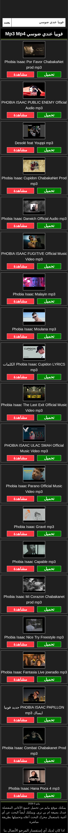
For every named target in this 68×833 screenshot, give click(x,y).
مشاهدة (20, 74)
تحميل (49, 74)
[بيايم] (34, 9)
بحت (7, 22)
